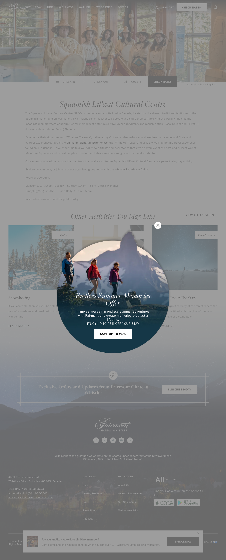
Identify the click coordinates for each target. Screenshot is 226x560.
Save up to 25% (113, 334)
